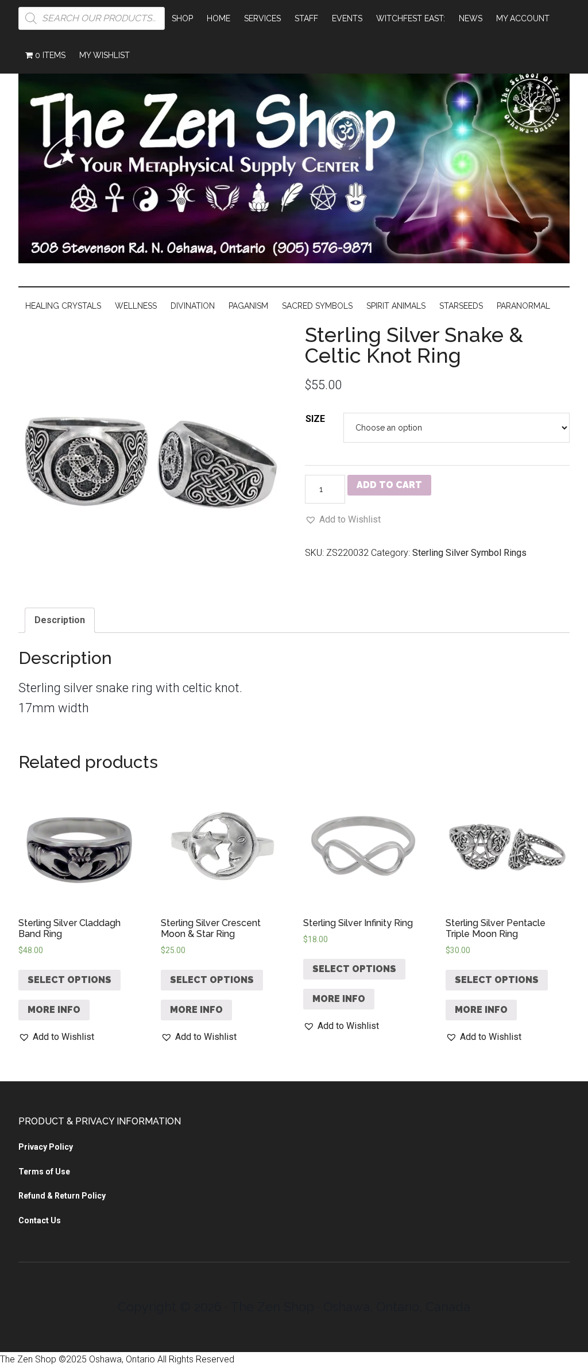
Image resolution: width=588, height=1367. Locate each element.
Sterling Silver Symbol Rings (469, 552)
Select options (69, 979)
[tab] (60, 620)
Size (315, 418)
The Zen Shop (294, 162)
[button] (343, 519)
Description (59, 620)
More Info (54, 1009)
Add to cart (389, 484)
